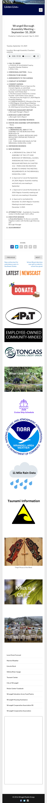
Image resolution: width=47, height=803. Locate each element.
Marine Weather (12, 661)
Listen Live (10, 6)
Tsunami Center (12, 677)
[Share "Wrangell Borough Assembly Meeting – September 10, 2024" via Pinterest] (30, 247)
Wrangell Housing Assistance (17, 700)
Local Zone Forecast (14, 655)
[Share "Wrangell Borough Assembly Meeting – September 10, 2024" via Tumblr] (26, 247)
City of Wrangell (12, 683)
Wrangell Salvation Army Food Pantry (20, 694)
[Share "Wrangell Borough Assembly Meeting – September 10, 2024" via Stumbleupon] (35, 247)
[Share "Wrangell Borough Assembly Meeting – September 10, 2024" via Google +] (21, 247)
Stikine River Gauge (14, 672)
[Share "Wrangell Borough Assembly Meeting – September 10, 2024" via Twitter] (16, 247)
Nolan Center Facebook (15, 688)
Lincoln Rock (11, 666)
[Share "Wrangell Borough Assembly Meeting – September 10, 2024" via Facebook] (12, 247)
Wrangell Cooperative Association (19, 711)
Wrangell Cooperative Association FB (20, 705)
